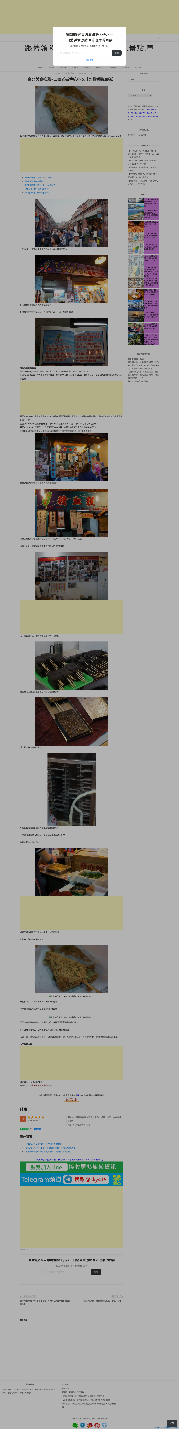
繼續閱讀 (89, 60)
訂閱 (117, 53)
